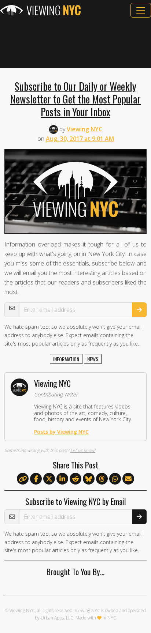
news (92, 359)
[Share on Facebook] (36, 479)
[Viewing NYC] (40, 10)
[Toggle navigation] (140, 10)
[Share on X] (49, 479)
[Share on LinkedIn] (62, 479)
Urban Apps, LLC (57, 618)
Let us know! (82, 450)
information (66, 359)
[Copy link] (23, 479)
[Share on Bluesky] (89, 479)
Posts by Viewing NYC (61, 431)
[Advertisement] (75, 42)
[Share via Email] (128, 479)
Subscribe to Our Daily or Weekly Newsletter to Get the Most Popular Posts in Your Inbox (75, 98)
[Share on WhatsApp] (115, 479)
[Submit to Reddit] (75, 479)
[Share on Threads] (102, 479)
